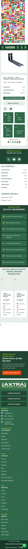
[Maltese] (23, 12)
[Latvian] (5, 12)
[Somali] (13, 17)
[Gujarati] (15, 6)
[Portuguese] (2, 15)
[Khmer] (13, 10)
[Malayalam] (21, 12)
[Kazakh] (10, 10)
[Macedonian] (13, 12)
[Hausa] (21, 6)
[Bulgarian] (5, 2)
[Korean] (15, 10)
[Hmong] (7, 8)
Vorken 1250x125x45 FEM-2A (20, 295)
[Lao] (23, 10)
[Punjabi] (5, 15)
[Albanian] (5, 0)
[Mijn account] (21, 47)
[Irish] (21, 8)
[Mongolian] (7, 13)
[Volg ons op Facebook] (18, 547)
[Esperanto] (13, 4)
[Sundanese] (18, 17)
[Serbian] (18, 15)
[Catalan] (7, 2)
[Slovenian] (10, 17)
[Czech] (2, 4)
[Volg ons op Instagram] (20, 547)
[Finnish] (21, 4)
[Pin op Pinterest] (17, 142)
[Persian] (21, 13)
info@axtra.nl (8, 413)
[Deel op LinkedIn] (19, 142)
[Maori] (2, 13)
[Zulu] (13, 21)
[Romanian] (7, 15)
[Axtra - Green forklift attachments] (10, 47)
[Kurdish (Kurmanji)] (18, 10)
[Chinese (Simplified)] (15, 2)
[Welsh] (2, 21)
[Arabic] (10, 0)
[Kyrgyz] (21, 10)
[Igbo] (15, 8)
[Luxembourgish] (10, 12)
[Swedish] (23, 17)
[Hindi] (5, 8)
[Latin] (2, 12)
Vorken (17, 77)
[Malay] (18, 12)
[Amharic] (7, 0)
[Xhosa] (5, 21)
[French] (23, 4)
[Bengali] (23, 0)
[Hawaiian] (23, 6)
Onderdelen (10, 77)
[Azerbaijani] (15, 0)
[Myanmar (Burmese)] (10, 13)
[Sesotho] (21, 15)
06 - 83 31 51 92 (9, 419)
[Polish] (23, 13)
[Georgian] (7, 6)
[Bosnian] (2, 2)
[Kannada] (7, 10)
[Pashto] (18, 13)
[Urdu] (18, 19)
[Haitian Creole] (18, 6)
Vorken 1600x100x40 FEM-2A (7, 295)
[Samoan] (13, 15)
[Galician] (5, 6)
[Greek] (13, 6)
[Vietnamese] (23, 19)
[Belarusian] (21, 0)
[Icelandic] (13, 8)
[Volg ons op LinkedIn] (22, 547)
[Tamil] (5, 19)
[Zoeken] (18, 47)
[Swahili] (21, 17)
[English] (10, 4)
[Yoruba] (10, 21)
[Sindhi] (2, 17)
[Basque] (18, 0)
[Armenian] (13, 0)
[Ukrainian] (15, 19)
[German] (10, 6)
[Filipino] (18, 4)
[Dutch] (7, 4)
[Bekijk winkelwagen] (25, 47)
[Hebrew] (2, 8)
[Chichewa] (13, 2)
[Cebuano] (10, 2)
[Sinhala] (5, 17)
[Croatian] (23, 2)
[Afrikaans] (2, 0)
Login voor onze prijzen (14, 98)
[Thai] (10, 19)
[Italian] (23, 8)
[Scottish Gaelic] (15, 15)
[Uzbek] (21, 19)
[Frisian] (2, 6)
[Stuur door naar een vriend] (15, 142)
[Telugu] (7, 19)
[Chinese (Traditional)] (18, 2)
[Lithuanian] (7, 12)
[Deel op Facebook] (10, 142)
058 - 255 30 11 (9, 416)
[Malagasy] (15, 12)
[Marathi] (5, 13)
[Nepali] (13, 13)
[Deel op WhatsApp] (8, 142)
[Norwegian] (15, 13)
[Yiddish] (7, 21)
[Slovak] (7, 17)
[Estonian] (15, 4)
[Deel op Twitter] (13, 142)
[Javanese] (5, 10)
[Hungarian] (10, 8)
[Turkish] (13, 19)
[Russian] (10, 15)
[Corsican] (21, 2)
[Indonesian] (18, 8)
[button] (2, 47)
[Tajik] (2, 19)
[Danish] (5, 4)
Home (4, 77)
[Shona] (23, 15)
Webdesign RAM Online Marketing (14, 543)
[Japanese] (2, 10)
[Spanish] (15, 17)
